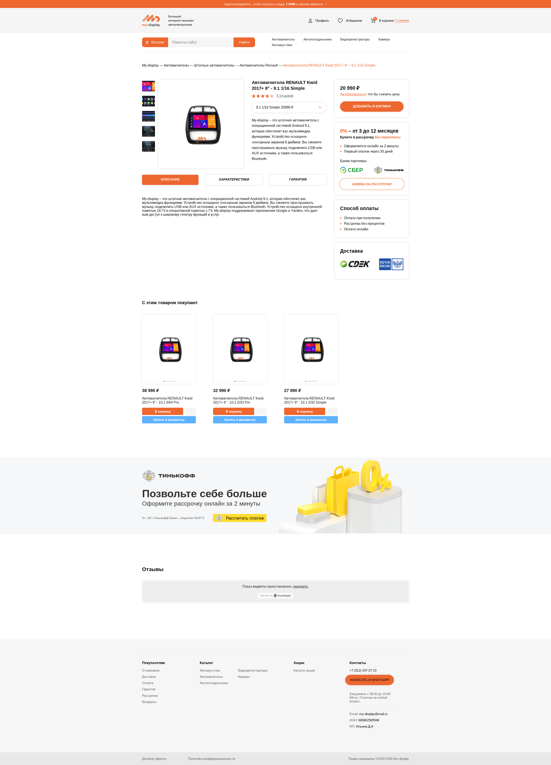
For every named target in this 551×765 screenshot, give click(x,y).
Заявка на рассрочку (372, 184)
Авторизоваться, (353, 94)
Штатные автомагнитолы (214, 65)
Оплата (147, 683)
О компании (150, 670)
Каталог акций (304, 670)
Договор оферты (154, 758)
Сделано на (266, 595)
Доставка (149, 676)
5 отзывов (285, 96)
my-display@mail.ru (373, 714)
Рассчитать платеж (245, 518)
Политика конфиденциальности (211, 758)
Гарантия (148, 689)
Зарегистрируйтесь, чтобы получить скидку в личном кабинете (273, 4)
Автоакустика (282, 45)
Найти (244, 42)
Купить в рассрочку (168, 419)
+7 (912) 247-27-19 (363, 670)
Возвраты (149, 702)
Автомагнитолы (283, 39)
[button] (190, 411)
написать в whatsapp (369, 680)
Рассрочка (150, 695)
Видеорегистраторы (355, 39)
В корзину (163, 411)
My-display (150, 65)
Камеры (384, 39)
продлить (300, 586)
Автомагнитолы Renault (259, 65)
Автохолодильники (317, 39)
